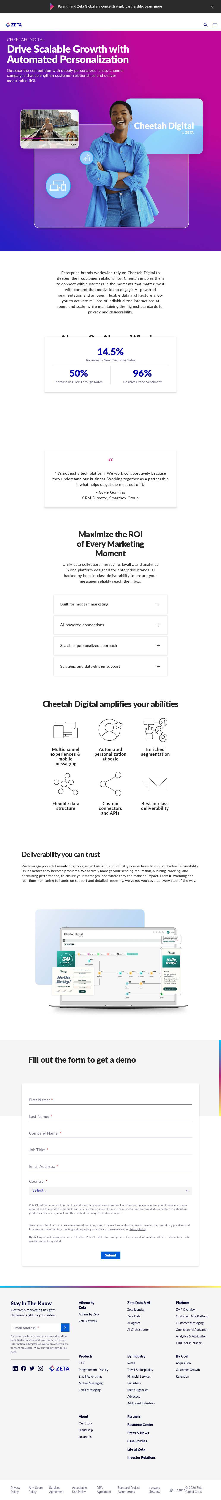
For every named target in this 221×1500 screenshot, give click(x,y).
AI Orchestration (138, 1329)
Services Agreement (56, 1490)
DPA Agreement (104, 1490)
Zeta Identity (135, 1309)
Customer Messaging (190, 1323)
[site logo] (13, 24)
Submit (110, 1255)
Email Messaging (90, 1390)
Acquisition (183, 1363)
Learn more (153, 6)
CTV (81, 1363)
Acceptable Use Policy (79, 1490)
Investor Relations (141, 1457)
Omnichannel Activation (192, 1329)
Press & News (138, 1433)
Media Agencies (137, 1390)
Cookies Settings (154, 1490)
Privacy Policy (137, 1229)
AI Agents (133, 1323)
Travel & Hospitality (140, 1370)
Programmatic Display (93, 1370)
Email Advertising (90, 1376)
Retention (182, 1376)
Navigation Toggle (215, 24)
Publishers (134, 1383)
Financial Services (139, 1376)
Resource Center (140, 1425)
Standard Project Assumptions (129, 1490)
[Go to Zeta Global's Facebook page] (23, 1368)
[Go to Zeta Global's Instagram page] (40, 1368)
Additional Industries (141, 1403)
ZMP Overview (186, 1309)
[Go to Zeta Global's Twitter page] (32, 1368)
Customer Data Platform (192, 1316)
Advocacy (133, 1396)
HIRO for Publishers (189, 1343)
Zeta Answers (88, 1321)
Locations (85, 1436)
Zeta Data (133, 1316)
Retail (131, 1363)
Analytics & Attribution (191, 1336)
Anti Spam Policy (36, 1490)
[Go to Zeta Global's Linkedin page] (15, 1368)
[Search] (205, 24)
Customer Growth (188, 1370)
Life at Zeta (136, 1449)
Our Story (85, 1423)
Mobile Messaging (91, 1383)
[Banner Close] (212, 6)
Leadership (86, 1430)
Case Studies (137, 1441)
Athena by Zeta (89, 1314)
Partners (133, 1416)
